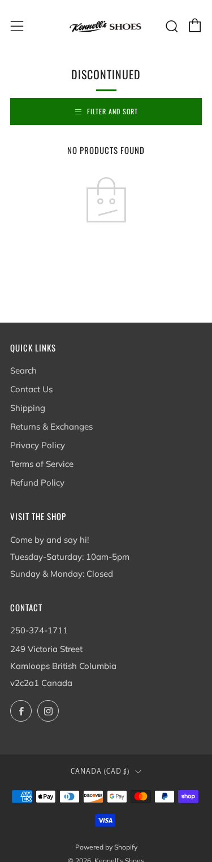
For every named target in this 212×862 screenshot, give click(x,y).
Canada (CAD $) (100, 771)
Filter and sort (112, 111)
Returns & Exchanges (51, 426)
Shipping (27, 407)
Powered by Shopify (106, 847)
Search (23, 370)
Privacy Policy (37, 445)
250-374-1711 (39, 630)
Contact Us (31, 389)
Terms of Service (41, 463)
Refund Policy (37, 482)
